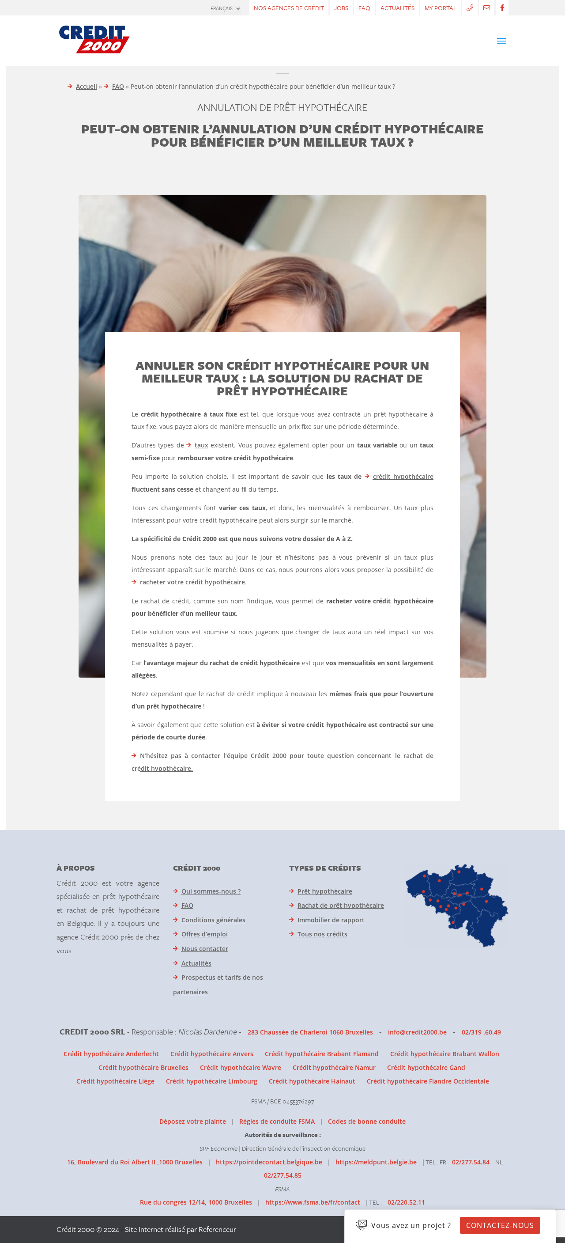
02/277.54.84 (471, 1162)
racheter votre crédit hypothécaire (192, 582)
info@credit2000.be (417, 1032)
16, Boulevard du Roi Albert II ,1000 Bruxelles (135, 1162)
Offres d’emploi (204, 934)
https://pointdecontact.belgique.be (269, 1162)
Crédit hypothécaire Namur (334, 1067)
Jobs (341, 7)
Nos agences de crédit (289, 7)
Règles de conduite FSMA (277, 1121)
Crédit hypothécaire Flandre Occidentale (428, 1081)
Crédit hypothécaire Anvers (211, 1054)
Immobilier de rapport (331, 920)
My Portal (440, 7)
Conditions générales (213, 920)
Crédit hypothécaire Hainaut (312, 1081)
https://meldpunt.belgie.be (376, 1162)
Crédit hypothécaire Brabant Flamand (322, 1054)
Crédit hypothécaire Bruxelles (143, 1067)
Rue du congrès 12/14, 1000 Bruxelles (196, 1202)
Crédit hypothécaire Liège (115, 1081)
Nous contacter (204, 948)
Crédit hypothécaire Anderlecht (111, 1054)
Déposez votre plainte (192, 1121)
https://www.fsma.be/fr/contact (312, 1202)
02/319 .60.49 (481, 1032)
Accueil (86, 86)
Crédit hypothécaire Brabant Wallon (444, 1054)
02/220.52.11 (406, 1202)
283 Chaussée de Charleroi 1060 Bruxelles (310, 1032)
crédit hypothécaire (403, 476)
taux (201, 445)
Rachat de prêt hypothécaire (341, 905)
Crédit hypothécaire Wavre (240, 1067)
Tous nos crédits (322, 934)
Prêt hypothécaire (325, 891)
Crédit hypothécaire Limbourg (211, 1081)
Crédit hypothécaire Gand (426, 1067)
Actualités (397, 7)
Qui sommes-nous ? (211, 891)
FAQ (364, 7)
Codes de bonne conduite (367, 1121)
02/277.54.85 (282, 1175)
